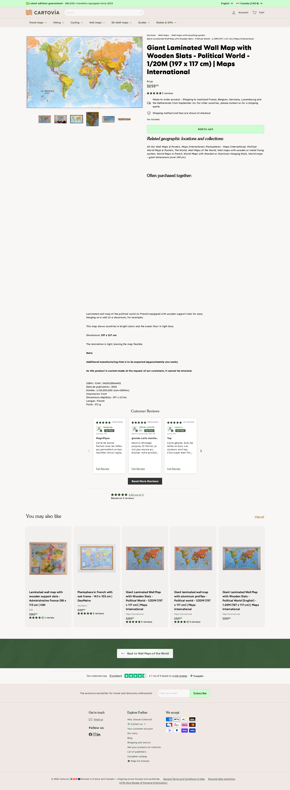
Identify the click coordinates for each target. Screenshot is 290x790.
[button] (154, 93)
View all (259, 516)
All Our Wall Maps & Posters (163, 146)
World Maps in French (169, 153)
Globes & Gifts (165, 22)
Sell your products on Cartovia (144, 747)
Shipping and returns (138, 742)
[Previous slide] (89, 451)
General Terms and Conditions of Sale (184, 779)
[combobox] (227, 3)
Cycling (75, 22)
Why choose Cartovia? (139, 719)
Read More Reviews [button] (145, 481)
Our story (132, 733)
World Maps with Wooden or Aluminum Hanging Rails (215, 153)
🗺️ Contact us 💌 (136, 724)
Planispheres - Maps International (225, 146)
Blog (129, 738)
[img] (103, 422)
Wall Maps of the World (202, 150)
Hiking (57, 22)
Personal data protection (221, 779)
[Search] (141, 12)
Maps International (192, 146)
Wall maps (95, 22)
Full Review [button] (102, 468)
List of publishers (136, 751)
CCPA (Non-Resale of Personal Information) (143, 782)
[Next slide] (201, 451)
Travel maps (36, 22)
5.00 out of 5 (136, 494)
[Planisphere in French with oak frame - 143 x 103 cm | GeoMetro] (96, 572)
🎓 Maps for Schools (138, 761)
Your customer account (140, 728)
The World (181, 150)
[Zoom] (84, 72)
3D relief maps (120, 22)
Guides (142, 22)
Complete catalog (137, 756)
